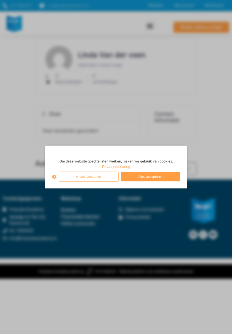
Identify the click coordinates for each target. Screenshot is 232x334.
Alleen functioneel (89, 177)
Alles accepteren (150, 177)
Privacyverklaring (116, 166)
